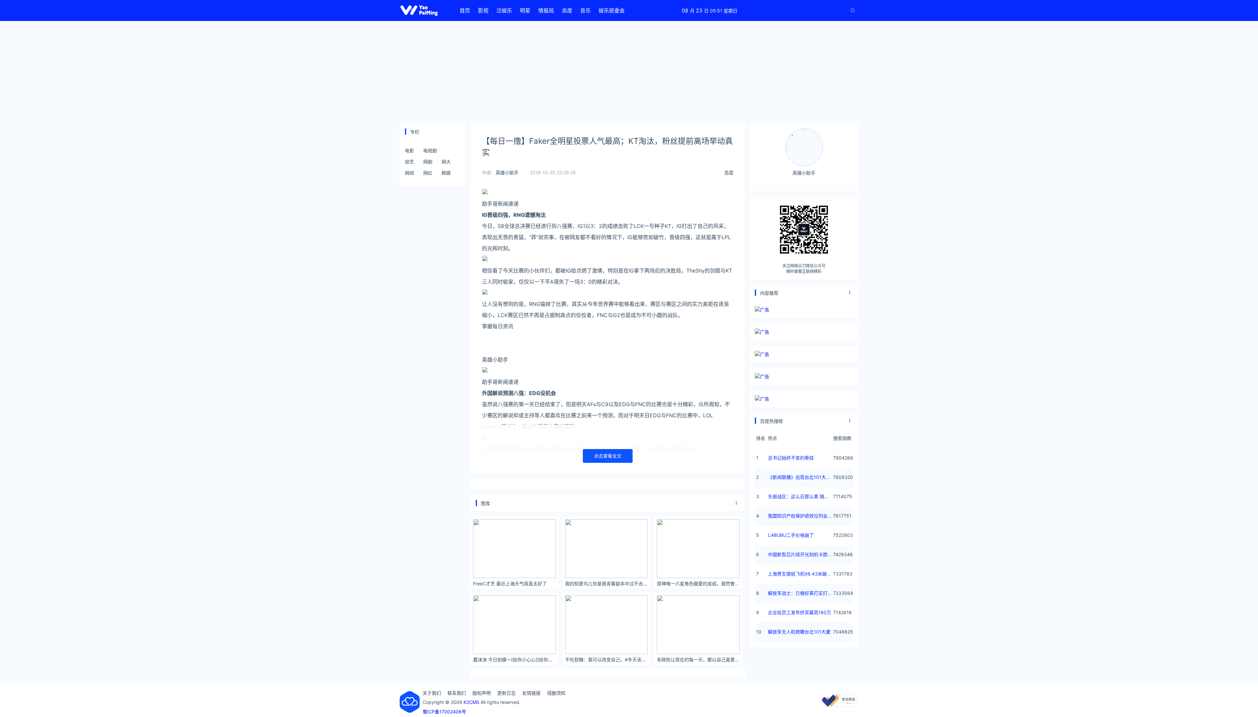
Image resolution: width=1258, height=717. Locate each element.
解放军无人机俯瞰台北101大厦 (799, 631)
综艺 (409, 161)
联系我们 (457, 693)
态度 (567, 10)
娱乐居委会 (612, 10)
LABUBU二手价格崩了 (791, 535)
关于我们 (432, 693)
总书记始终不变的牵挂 (791, 458)
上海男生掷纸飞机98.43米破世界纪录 (806, 573)
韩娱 (446, 173)
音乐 (585, 10)
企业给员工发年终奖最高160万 (799, 612)
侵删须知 (556, 693)
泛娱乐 (504, 10)
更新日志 (506, 693)
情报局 (546, 10)
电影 (409, 150)
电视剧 (430, 150)
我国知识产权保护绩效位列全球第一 (804, 516)
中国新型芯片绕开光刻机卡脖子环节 (804, 554)
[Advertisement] (629, 72)
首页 (465, 10)
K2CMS (471, 702)
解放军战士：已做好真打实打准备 (802, 593)
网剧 (427, 161)
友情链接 (531, 693)
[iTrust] (839, 705)
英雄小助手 (507, 172)
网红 (427, 173)
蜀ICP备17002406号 (444, 711)
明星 (525, 10)
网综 (409, 173)
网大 (446, 161)
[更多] (736, 503)
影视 (483, 10)
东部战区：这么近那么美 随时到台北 (805, 496)
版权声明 (481, 693)
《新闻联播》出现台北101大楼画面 (804, 477)
